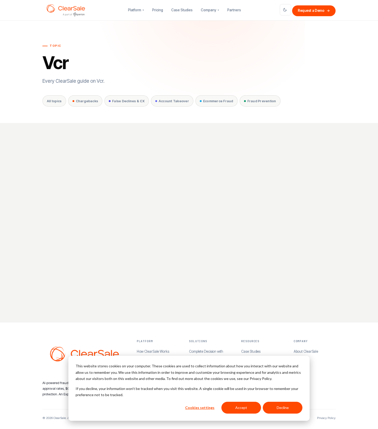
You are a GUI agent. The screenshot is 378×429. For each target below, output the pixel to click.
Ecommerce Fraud (218, 101)
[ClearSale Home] (65, 10)
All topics (54, 101)
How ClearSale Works (153, 351)
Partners (234, 10)
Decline (283, 407)
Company (208, 10)
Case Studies (182, 10)
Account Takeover (174, 101)
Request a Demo (314, 10)
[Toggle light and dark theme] (285, 9)
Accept (241, 407)
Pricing (157, 10)
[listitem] (89, 227)
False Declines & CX (128, 101)
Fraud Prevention (261, 101)
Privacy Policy (326, 418)
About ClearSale (306, 351)
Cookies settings (199, 407)
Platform (134, 10)
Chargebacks (87, 101)
